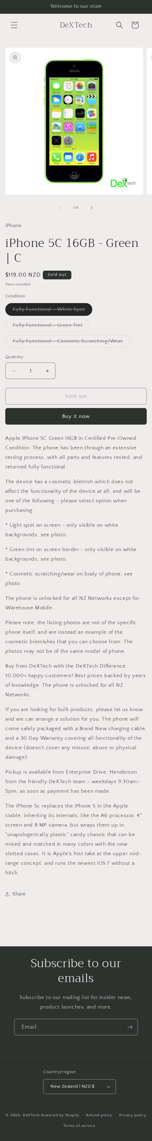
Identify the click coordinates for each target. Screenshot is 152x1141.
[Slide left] (60, 207)
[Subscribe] (130, 1027)
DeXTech (31, 1115)
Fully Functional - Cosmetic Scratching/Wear (71, 343)
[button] (14, 25)
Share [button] (19, 894)
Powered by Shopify (60, 1115)
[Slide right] (91, 207)
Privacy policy (132, 1115)
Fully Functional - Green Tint (51, 327)
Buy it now (76, 416)
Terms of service (79, 1126)
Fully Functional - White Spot (52, 311)
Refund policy (99, 1115)
